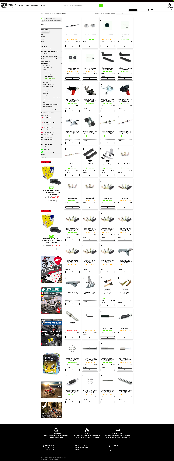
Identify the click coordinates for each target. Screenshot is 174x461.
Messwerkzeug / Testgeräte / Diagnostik (51, 97)
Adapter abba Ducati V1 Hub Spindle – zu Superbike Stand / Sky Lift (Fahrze (125, 197)
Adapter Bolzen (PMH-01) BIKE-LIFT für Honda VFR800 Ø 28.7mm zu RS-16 (90, 391)
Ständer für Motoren (48, 76)
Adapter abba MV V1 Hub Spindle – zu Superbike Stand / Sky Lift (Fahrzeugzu (90, 261)
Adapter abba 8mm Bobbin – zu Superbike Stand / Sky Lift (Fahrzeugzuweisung (90, 197)
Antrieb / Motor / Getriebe (47, 53)
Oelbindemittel (46, 91)
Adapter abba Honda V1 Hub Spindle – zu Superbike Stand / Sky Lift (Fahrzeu (90, 229)
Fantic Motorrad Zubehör (47, 134)
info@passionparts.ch (117, 449)
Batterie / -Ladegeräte (46, 49)
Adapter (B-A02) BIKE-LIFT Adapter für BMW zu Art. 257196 (107, 36)
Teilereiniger (45, 93)
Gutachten (43, 157)
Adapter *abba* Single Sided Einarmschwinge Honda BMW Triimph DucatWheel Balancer (125, 132)
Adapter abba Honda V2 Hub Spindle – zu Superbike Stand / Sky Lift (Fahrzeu (107, 229)
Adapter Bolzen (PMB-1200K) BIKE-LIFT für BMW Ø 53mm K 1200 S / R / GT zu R (125, 327)
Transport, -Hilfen (46, 67)
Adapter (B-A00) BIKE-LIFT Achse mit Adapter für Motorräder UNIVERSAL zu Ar (72, 36)
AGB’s (54, 457)
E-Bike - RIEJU (47, 124)
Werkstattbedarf (45, 13)
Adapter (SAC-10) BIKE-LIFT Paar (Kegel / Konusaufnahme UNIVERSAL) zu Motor (108, 68)
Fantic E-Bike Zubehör (46, 120)
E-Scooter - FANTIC (48, 127)
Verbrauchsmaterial (47, 100)
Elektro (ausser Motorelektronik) (49, 58)
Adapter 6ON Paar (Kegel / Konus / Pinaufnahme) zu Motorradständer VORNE (90, 165)
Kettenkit (43, 44)
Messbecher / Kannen (47, 88)
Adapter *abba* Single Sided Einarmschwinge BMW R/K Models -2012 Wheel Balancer (107, 132)
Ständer (51, 13)
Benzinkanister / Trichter (48, 86)
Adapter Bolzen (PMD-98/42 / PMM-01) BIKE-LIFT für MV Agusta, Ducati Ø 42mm (72, 391)
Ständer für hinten (48, 72)
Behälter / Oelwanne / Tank (48, 84)
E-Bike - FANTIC (47, 117)
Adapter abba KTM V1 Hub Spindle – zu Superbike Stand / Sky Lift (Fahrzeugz (72, 261)
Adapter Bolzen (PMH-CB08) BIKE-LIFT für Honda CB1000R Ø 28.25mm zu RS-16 (107, 391)
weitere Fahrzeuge (45, 146)
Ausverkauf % (47, 149)
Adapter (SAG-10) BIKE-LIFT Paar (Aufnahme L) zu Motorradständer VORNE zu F (125, 100)
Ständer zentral (47, 74)
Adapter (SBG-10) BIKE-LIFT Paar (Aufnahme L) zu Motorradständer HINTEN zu (90, 132)
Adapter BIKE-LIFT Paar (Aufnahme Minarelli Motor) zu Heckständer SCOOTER (125, 261)
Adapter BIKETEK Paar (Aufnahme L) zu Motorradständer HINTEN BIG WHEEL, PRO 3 (107, 294)
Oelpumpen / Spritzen (47, 89)
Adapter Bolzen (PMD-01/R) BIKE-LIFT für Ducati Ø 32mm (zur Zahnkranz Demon (107, 359)
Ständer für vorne (47, 71)
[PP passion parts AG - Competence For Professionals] (8, 5)
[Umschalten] (61, 36)
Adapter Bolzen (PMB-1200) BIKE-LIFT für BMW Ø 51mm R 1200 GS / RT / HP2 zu (107, 327)
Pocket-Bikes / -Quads (46, 144)
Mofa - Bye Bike (45, 129)
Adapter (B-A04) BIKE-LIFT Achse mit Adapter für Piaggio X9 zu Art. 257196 (90, 68)
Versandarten (59, 457)
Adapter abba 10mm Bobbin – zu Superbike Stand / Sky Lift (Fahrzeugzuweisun (125, 165)
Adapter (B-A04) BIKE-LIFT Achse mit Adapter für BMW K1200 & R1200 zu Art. (72, 68)
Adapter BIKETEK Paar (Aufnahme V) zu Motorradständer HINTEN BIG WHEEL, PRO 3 (125, 294)
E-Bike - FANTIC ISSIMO (49, 122)
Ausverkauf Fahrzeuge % (49, 152)
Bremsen (43, 36)
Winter (43, 154)
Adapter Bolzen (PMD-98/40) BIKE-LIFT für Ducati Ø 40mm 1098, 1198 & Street (125, 359)
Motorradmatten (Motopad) (48, 80)
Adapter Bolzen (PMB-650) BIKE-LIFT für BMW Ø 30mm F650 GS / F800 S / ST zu (72, 359)
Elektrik (44, 102)
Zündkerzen (44, 46)
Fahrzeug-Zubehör (45, 61)
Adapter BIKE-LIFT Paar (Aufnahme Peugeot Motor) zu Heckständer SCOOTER (72, 293)
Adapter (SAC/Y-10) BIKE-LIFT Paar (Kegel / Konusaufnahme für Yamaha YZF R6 (125, 68)
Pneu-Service (45, 82)
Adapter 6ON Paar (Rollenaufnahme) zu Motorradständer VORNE (107, 165)
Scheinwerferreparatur (48, 106)
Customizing (34, 5)
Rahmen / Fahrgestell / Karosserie (49, 56)
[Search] (101, 5)
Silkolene (43, 5)
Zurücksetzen (45, 31)
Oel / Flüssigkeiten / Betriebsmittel (49, 51)
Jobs (65, 457)
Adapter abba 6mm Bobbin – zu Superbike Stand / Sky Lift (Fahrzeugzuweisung (72, 197)
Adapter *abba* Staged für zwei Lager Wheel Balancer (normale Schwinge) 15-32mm (72, 165)
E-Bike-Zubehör (45, 115)
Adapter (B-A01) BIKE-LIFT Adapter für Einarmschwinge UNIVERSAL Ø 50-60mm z (90, 36)
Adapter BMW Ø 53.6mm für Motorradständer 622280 (72, 326)
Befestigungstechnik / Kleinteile (49, 109)
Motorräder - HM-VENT (46, 142)
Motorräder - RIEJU (48, 137)
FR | (170, 9)
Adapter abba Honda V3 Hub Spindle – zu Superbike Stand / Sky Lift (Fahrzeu (125, 229)
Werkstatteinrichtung (47, 65)
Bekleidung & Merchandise (47, 112)
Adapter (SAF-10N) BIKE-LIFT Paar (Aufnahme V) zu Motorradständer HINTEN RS (107, 100)
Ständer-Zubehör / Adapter (50, 78)
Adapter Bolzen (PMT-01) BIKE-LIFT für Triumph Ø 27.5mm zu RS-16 (125, 391)
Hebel (42, 39)
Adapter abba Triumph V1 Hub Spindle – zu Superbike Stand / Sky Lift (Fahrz (107, 261)
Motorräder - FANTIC (48, 132)
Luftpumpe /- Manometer (48, 98)
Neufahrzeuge (22, 5)
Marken (50, 457)
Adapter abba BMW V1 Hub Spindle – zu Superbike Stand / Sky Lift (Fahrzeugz (107, 197)
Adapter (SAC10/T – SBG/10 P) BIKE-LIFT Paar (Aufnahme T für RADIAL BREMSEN (72, 100)
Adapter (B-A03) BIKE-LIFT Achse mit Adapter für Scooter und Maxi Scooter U (125, 36)
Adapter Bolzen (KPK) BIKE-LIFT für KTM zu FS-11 (90, 326)
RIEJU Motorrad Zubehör (47, 139)
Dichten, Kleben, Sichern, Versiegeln (50, 104)
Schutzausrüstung (46, 108)
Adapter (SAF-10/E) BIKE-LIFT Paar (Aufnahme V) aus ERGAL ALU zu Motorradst (90, 100)
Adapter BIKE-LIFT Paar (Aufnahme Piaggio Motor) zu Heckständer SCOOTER (90, 293)
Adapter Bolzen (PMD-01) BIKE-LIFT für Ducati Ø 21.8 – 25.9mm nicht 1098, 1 (90, 359)
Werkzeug (45, 95)
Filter (42, 41)
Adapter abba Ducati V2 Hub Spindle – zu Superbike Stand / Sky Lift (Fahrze (72, 229)
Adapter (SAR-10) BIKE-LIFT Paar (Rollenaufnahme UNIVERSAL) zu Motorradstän (72, 132)
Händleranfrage (44, 457)
